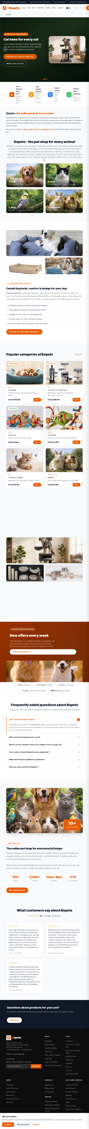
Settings (36, 1124)
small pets (45, 129)
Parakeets (10, 1085)
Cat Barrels (69, 1060)
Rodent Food (49, 1088)
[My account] (80, 8)
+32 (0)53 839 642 (13, 1050)
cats (30, 129)
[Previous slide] (5, 49)
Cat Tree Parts (71, 1056)
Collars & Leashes (51, 1062)
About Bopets (70, 1088)
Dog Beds (48, 1041)
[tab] (41, 79)
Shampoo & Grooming (52, 1065)
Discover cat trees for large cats (20, 57)
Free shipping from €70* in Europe (14, 2)
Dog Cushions (50, 1044)
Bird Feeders (11, 1092)
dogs (25, 129)
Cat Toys (69, 1067)
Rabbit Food (49, 1085)
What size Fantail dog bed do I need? (24, 737)
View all (78, 354)
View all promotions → (22, 652)
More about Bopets (17, 890)
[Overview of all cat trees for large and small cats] (44, 550)
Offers (68, 1102)
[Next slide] (83, 49)
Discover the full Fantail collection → (24, 332)
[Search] (76, 8)
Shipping (69, 1095)
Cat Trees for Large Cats (73, 1046)
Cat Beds (69, 1063)
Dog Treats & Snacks (52, 1055)
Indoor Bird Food (12, 1088)
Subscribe (36, 1066)
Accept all (8, 1124)
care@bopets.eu (26, 1050)
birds (35, 129)
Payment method (72, 1092)
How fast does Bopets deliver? (22, 719)
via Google (18, 953)
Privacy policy (71, 1106)
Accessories (49, 1092)
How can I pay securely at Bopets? (23, 767)
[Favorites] (84, 8)
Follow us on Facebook (15, 1054)
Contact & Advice (72, 1085)
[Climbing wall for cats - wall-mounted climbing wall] (64, 573)
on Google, (45, 916)
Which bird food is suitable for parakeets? (27, 760)
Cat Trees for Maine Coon (73, 1052)
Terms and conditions (73, 1109)
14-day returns (71, 1099)
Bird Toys (9, 1102)
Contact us (14, 1020)
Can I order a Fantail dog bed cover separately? (29, 752)
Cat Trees (69, 1041)
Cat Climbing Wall (72, 1074)
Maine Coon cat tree (15, 64)
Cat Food (69, 1070)
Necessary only (23, 1124)
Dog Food (48, 1051)
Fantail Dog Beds (51, 1048)
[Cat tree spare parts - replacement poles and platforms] (25, 573)
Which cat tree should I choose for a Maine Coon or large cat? (35, 745)
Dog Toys (48, 1058)
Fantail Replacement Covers (52, 1110)
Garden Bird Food (12, 1099)
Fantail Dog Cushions (52, 1105)
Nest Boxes (10, 1095)
